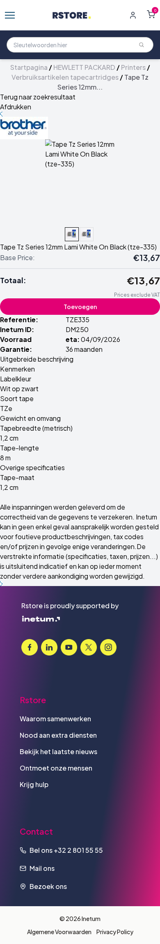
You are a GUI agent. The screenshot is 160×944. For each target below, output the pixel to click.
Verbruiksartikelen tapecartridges (65, 77)
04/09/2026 (100, 339)
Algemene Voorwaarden (59, 931)
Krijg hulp (34, 784)
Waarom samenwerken (55, 718)
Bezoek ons (48, 886)
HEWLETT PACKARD (84, 67)
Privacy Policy (114, 931)
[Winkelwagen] (151, 14)
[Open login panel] (133, 15)
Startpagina (29, 67)
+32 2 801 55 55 (78, 850)
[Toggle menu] (10, 15)
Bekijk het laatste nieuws (58, 751)
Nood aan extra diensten (58, 735)
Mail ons (42, 868)
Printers (133, 67)
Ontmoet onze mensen (56, 768)
